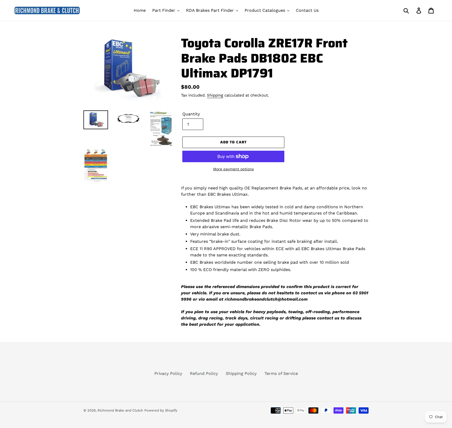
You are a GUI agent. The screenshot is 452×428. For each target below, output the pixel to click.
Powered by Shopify (160, 410)
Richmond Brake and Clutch (120, 410)
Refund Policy (204, 373)
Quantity (191, 113)
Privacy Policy (168, 373)
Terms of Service (281, 373)
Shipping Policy (241, 373)
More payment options (233, 169)
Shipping (215, 95)
